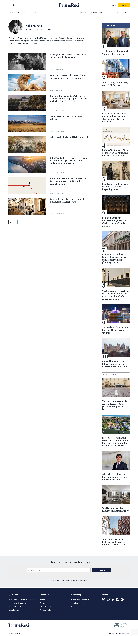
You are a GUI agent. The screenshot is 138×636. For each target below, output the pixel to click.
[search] (14, 5)
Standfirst (126, 633)
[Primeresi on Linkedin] (113, 599)
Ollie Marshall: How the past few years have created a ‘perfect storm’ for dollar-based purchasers (68, 160)
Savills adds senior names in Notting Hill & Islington (115, 52)
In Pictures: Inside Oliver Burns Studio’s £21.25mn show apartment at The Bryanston (114, 117)
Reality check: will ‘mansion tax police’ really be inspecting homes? (115, 187)
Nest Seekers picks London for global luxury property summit (115, 330)
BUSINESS (93, 12)
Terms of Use (45, 606)
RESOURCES (125, 12)
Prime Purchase (44, 29)
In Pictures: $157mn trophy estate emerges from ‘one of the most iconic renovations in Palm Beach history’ (115, 441)
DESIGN (115, 12)
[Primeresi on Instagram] (108, 599)
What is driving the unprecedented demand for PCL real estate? (67, 200)
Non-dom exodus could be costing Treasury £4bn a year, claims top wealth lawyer (114, 405)
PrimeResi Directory (17, 603)
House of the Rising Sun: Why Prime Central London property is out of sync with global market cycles (68, 98)
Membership (76, 594)
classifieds (32, 12)
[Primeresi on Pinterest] (122, 599)
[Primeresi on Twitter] (103, 599)
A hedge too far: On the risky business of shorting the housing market (68, 56)
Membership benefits (80, 599)
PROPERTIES (104, 12)
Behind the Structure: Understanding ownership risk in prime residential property (115, 221)
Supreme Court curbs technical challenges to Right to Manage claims (113, 542)
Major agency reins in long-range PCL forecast (115, 84)
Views (52, 69)
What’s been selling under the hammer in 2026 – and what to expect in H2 (115, 477)
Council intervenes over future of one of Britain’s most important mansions (114, 364)
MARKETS (83, 12)
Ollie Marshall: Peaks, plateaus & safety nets (66, 118)
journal (11, 12)
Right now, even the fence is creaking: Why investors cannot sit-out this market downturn (68, 181)
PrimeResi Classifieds (17, 606)
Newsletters (13, 610)
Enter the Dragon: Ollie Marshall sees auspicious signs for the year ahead (68, 76)
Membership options (79, 603)
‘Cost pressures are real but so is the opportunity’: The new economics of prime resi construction (115, 294)
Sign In (114, 5)
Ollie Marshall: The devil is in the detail (69, 137)
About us (43, 599)
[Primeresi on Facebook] (117, 599)
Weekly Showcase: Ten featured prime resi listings (115, 509)
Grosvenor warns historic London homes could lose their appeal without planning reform (114, 258)
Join (124, 5)
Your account (76, 606)
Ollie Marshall (34, 25)
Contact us (44, 603)
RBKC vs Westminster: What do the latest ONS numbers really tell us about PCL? (115, 153)
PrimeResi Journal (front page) (21, 599)
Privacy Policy (60, 580)
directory (21, 12)
